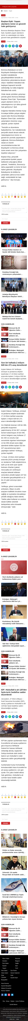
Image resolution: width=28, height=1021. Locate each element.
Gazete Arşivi (14, 977)
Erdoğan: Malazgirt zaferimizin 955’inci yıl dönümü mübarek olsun (11, 600)
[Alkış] (5, 194)
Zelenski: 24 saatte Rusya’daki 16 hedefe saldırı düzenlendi (13, 874)
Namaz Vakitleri (5, 990)
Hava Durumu (5, 983)
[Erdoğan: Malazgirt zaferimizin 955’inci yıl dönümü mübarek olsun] (14, 590)
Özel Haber (5, 963)
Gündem (4, 961)
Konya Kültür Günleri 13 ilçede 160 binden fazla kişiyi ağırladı (13, 251)
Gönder (5, 223)
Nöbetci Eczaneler (6, 988)
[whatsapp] (9, 46)
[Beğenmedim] (12, 194)
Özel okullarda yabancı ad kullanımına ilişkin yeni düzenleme (12, 578)
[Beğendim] (2, 194)
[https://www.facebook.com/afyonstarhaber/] (2, 995)
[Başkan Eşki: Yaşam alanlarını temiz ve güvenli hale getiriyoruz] (14, 58)
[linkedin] (16, 46)
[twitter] (6, 46)
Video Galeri (4, 973)
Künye (7, 1001)
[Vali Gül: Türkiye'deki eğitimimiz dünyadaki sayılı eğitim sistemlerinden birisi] (14, 634)
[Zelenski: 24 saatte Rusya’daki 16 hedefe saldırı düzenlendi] (14, 863)
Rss (4, 1001)
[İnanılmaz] (21, 194)
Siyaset (4, 965)
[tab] (5, 204)
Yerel (16, 968)
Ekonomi (17, 958)
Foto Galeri (4, 970)
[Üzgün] (25, 194)
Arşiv (11, 975)
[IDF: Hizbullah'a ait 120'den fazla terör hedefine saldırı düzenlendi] (14, 729)
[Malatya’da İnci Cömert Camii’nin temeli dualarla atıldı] (14, 307)
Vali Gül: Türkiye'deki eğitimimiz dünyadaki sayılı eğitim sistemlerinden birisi (13, 645)
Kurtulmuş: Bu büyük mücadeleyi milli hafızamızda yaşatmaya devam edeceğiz (13, 622)
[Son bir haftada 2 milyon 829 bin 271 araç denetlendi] (14, 399)
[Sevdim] (9, 194)
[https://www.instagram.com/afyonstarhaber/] (9, 995)
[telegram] (13, 46)
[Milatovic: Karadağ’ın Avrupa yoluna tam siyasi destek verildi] (14, 907)
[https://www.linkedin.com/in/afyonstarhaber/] (12, 995)
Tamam (17, 1019)
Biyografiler (4, 979)
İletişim (12, 1001)
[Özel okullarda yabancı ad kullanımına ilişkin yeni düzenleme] (14, 567)
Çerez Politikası (20, 1001)
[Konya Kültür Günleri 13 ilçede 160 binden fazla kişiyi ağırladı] (14, 240)
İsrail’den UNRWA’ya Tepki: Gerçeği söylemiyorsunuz (13, 896)
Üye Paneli (13, 970)
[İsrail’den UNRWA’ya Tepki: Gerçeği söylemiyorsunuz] (14, 885)
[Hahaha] (18, 194)
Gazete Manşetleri (6, 985)
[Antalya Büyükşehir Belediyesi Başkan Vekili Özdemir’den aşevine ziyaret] (14, 285)
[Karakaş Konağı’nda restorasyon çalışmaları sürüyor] (14, 262)
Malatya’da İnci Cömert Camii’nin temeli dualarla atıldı (12, 318)
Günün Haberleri (15, 973)
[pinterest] (20, 46)
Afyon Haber (5, 958)
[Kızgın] (15, 194)
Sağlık (17, 963)
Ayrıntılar (12, 1019)
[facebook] (2, 46)
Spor (16, 965)
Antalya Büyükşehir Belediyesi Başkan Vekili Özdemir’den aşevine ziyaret (13, 295)
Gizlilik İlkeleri (13, 1004)
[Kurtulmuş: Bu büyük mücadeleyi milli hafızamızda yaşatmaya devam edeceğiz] (14, 612)
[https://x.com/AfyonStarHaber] (5, 995)
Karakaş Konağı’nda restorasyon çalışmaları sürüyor (11, 273)
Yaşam (10, 10)
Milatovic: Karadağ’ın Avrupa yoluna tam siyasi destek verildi (13, 918)
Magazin (17, 961)
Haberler (6, 10)
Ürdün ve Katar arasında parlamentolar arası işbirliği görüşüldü (13, 851)
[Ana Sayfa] (1, 11)
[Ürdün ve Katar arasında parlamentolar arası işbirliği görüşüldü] (14, 841)
